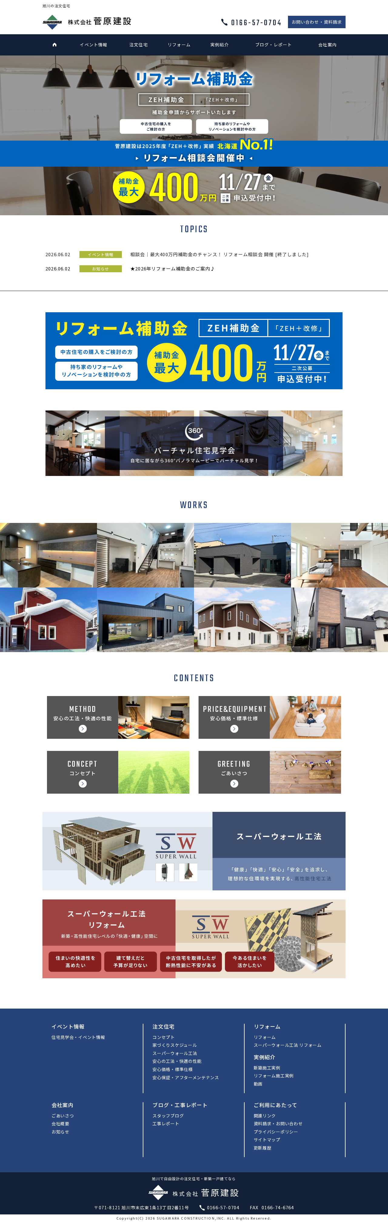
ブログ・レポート (273, 45)
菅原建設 (100, 21)
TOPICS (194, 229)
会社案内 (327, 45)
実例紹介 (219, 45)
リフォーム (179, 45)
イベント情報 (93, 45)
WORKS (194, 505)
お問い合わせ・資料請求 (317, 22)
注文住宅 (138, 45)
